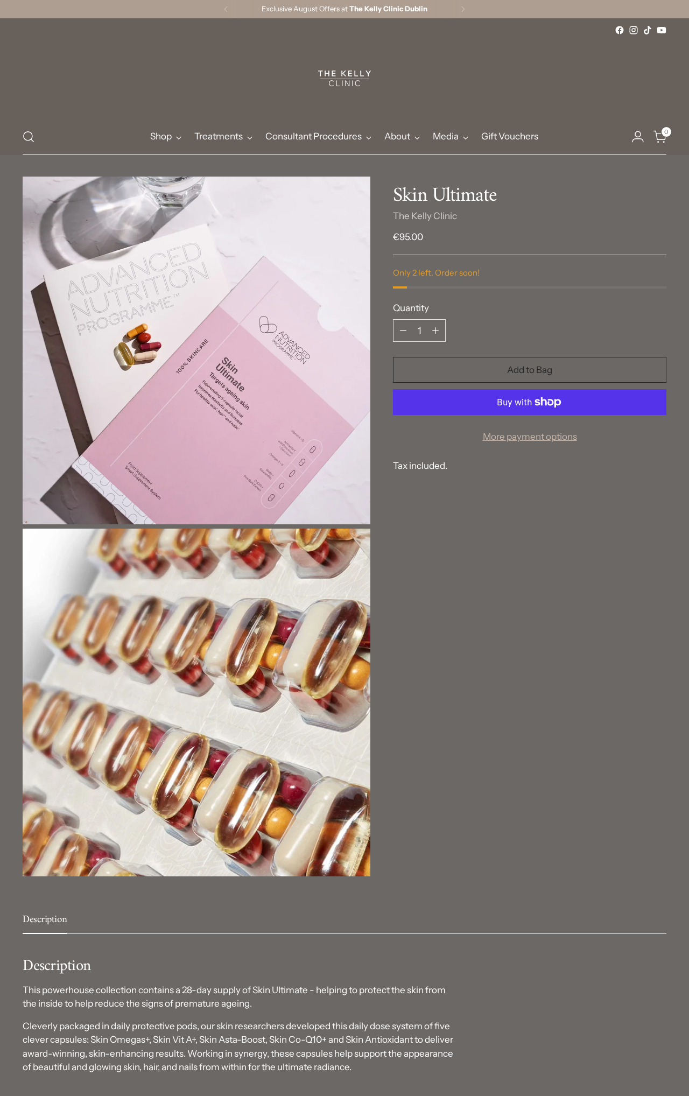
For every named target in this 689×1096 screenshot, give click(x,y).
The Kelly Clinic (425, 215)
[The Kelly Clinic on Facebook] (619, 30)
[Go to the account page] (638, 136)
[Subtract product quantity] (403, 330)
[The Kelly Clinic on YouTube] (661, 30)
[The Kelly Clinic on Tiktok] (647, 30)
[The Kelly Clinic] (344, 78)
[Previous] (226, 9)
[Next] (463, 9)
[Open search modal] (28, 136)
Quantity (411, 308)
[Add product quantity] (435, 330)
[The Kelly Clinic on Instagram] (633, 30)
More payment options (530, 436)
